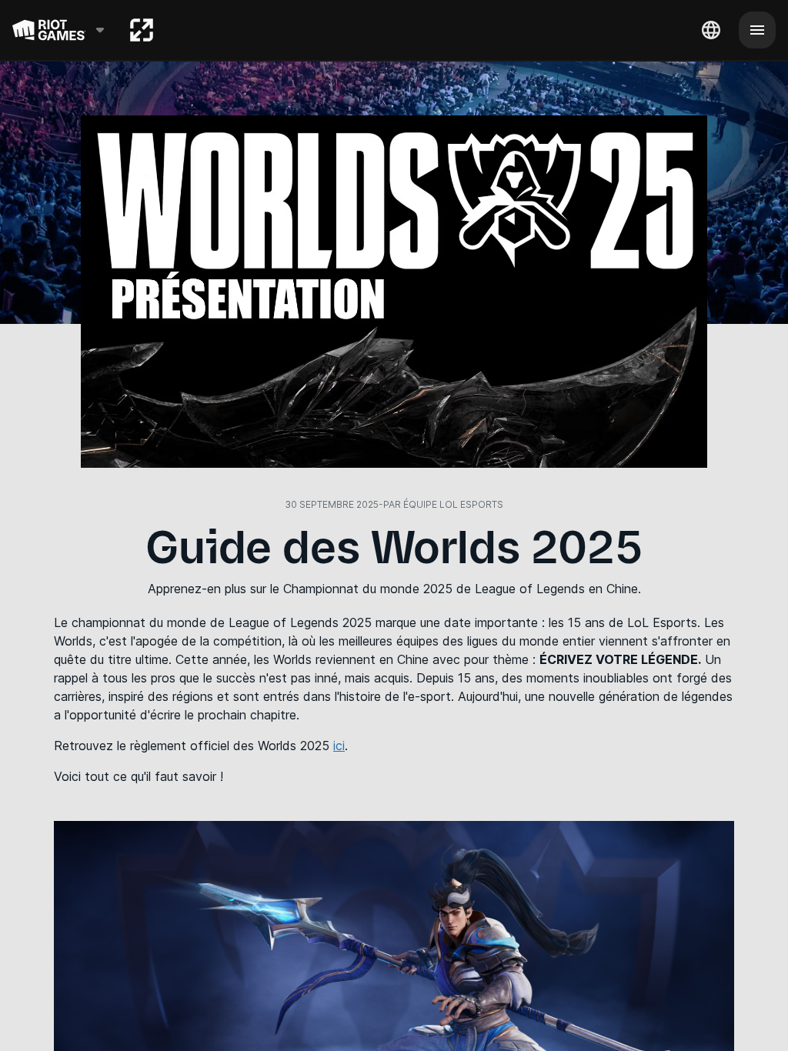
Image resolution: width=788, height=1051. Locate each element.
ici (339, 745)
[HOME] (141, 30)
